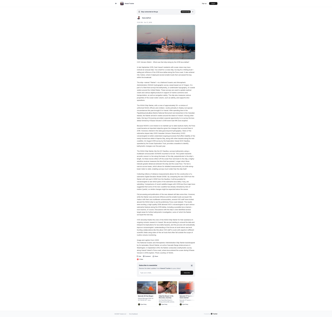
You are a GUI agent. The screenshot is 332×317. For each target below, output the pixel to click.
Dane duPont (146, 18)
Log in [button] (213, 3)
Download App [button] (186, 11)
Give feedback (133, 314)
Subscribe (187, 272)
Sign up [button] (204, 3)
